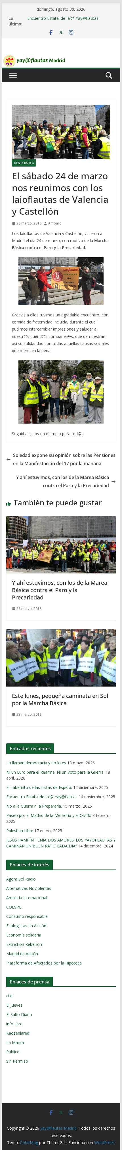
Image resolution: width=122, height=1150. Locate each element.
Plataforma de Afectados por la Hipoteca (44, 963)
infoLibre (14, 1023)
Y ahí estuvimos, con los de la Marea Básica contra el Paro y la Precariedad (62, 481)
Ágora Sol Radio (21, 879)
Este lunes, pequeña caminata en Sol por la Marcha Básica (60, 699)
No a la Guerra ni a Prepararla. (34, 806)
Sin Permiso (17, 1061)
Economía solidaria (23, 935)
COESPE (13, 907)
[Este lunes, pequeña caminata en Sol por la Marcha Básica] (60, 633)
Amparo (55, 223)
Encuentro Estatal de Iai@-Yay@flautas (62, 18)
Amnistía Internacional (26, 897)
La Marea (15, 1042)
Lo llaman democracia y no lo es (36, 762)
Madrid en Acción (22, 953)
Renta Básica (24, 163)
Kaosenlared (17, 1033)
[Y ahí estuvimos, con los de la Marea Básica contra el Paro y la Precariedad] (60, 520)
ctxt (9, 995)
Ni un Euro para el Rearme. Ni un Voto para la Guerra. (55, 772)
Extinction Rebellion (24, 944)
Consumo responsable (27, 916)
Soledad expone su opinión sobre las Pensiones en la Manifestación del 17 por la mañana (64, 459)
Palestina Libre (19, 830)
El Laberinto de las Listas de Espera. (39, 787)
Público (13, 1051)
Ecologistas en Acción (26, 925)
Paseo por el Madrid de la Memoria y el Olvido (48, 815)
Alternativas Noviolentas (28, 888)
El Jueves (14, 1005)
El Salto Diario (19, 1014)
